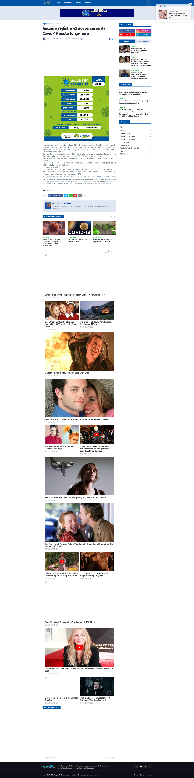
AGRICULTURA (135, 145)
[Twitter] (112, 39)
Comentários (143, 41)
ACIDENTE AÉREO (135, 133)
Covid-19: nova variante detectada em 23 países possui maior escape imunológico (51, 243)
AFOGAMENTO (135, 142)
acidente (135, 130)
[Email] (80, 195)
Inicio (136, 775)
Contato (148, 775)
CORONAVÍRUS (57, 24)
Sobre (142, 775)
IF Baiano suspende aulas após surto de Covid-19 (102, 241)
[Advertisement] (79, 59)
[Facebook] (110, 39)
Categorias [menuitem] (66, 3)
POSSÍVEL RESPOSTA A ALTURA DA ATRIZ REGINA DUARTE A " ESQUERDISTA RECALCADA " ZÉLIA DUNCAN (141, 63)
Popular (127, 41)
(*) (135, 127)
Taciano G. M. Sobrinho (61, 203)
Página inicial (47, 24)
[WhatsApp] (115, 39)
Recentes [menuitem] (78, 3)
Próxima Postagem (109, 758)
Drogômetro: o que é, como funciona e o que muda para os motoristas (134, 93)
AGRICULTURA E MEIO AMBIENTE (135, 148)
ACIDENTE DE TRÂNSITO (135, 139)
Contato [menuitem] (88, 3)
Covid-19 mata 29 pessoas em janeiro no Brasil (79, 241)
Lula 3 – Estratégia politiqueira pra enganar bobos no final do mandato (135, 102)
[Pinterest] (75, 195)
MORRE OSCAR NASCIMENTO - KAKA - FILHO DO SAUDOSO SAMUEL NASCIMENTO (139, 76)
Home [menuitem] (58, 3)
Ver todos (113, 216)
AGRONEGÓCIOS (135, 154)
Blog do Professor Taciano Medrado (65, 775)
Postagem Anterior (49, 758)
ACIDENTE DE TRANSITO (135, 136)
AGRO (135, 151)
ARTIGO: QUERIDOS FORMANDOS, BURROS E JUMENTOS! (140, 51)
